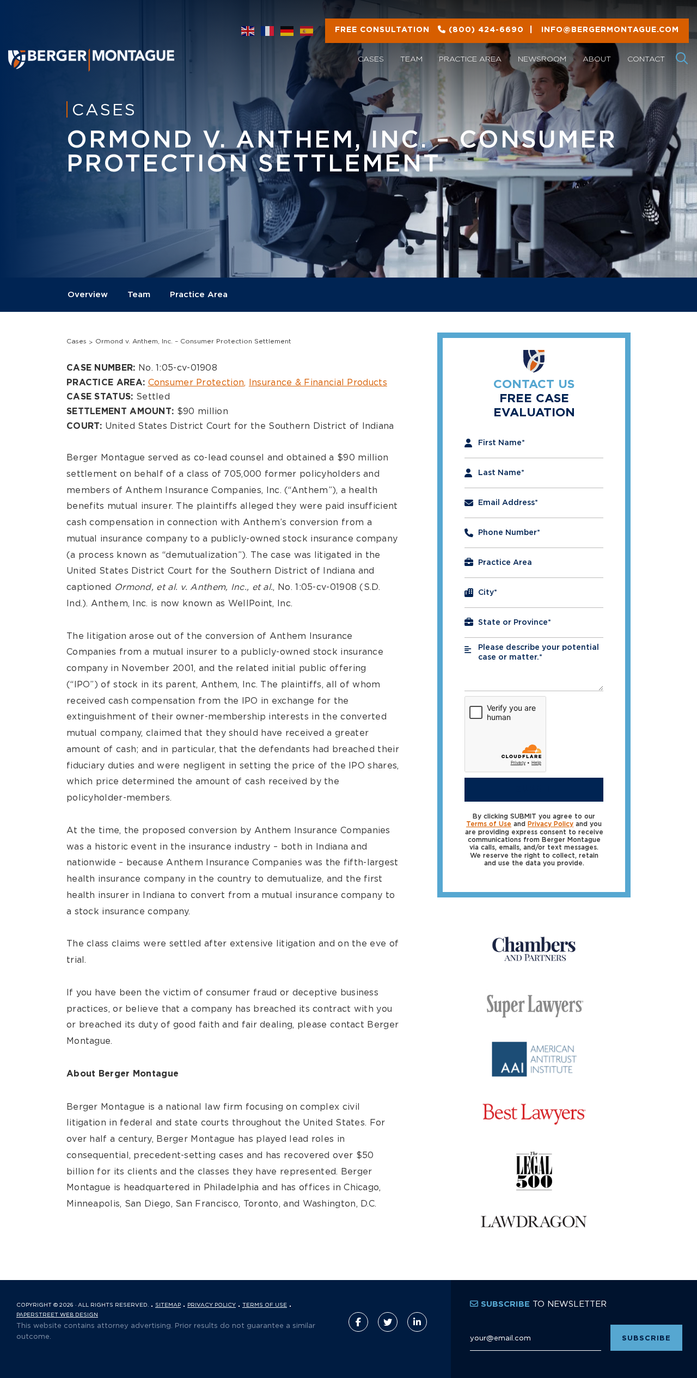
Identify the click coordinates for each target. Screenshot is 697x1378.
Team (411, 58)
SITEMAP (168, 1305)
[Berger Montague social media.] (358, 1322)
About (597, 58)
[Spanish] (307, 31)
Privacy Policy (550, 824)
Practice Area (470, 58)
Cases (371, 58)
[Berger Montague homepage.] (110, 47)
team (138, 295)
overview (88, 295)
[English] (248, 31)
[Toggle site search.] (682, 58)
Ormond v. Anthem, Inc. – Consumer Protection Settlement (193, 341)
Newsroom (542, 58)
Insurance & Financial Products (318, 382)
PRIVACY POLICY (211, 1305)
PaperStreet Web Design (57, 1315)
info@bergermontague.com (507, 30)
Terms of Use (488, 824)
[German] (287, 31)
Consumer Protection (196, 382)
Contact (646, 58)
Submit (534, 789)
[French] (268, 31)
